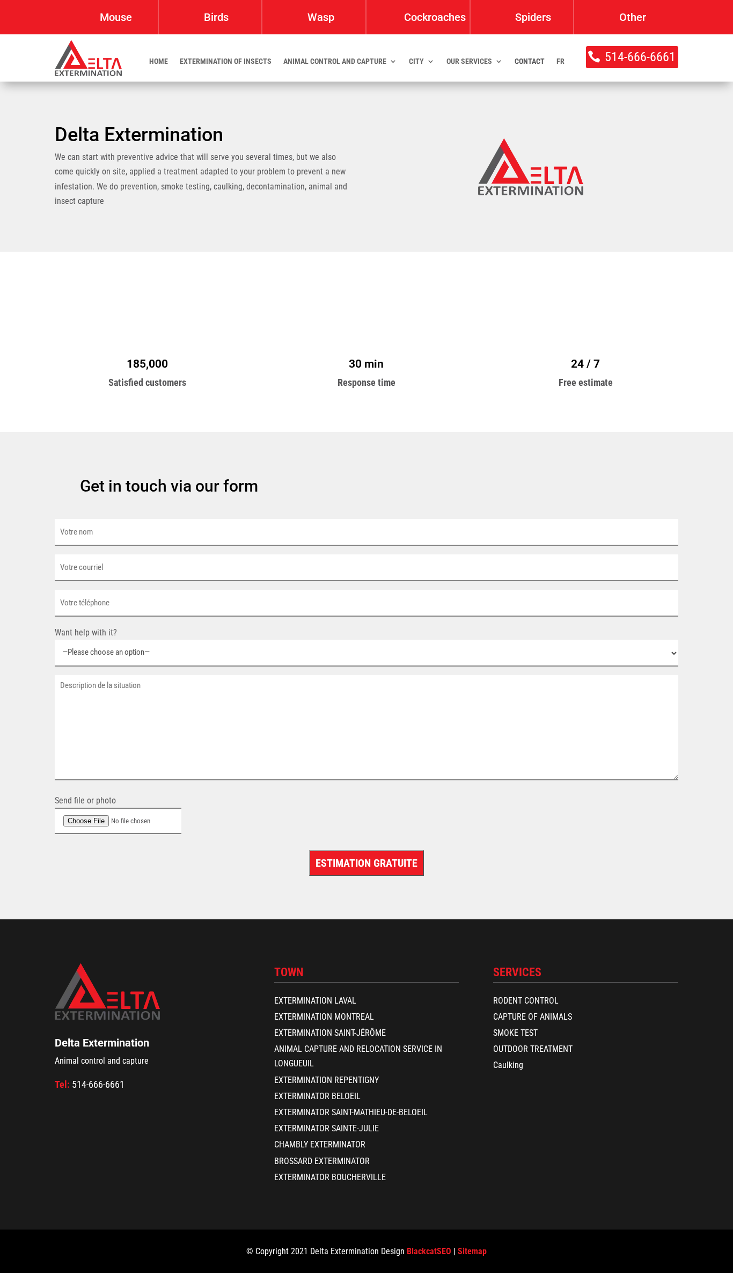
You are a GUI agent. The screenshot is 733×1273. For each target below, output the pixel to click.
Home (158, 61)
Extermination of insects (226, 61)
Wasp (320, 17)
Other (632, 17)
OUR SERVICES (469, 61)
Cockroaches (435, 17)
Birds (216, 17)
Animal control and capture (334, 61)
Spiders (533, 17)
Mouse (116, 17)
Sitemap (472, 1251)
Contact (530, 61)
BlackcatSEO (429, 1251)
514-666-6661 (640, 56)
